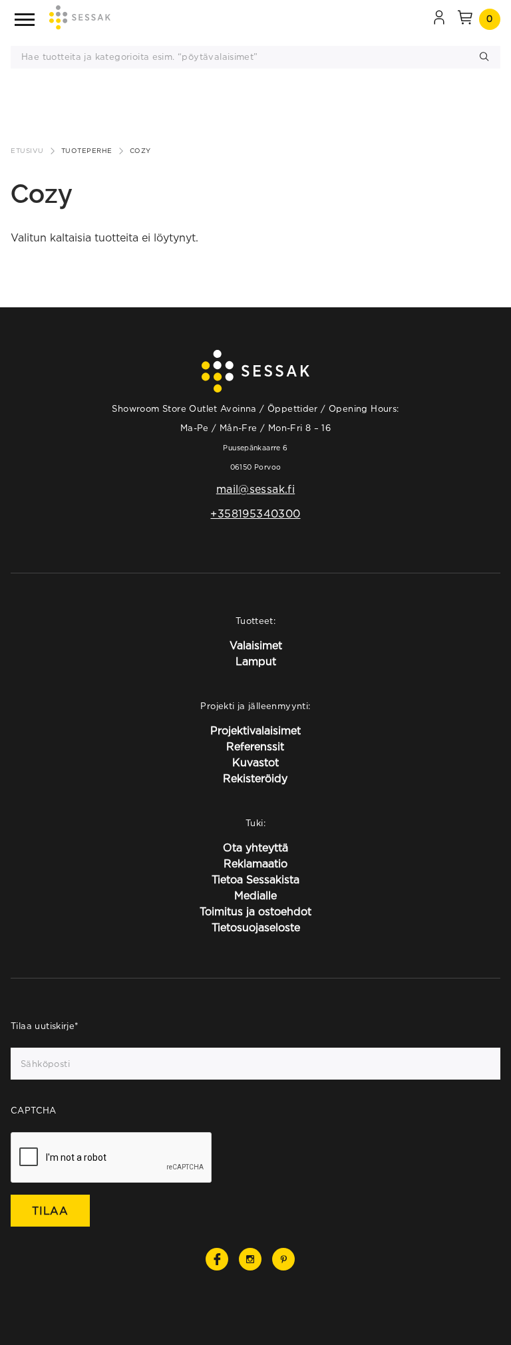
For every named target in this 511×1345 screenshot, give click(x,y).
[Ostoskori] (465, 19)
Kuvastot (255, 762)
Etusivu (27, 150)
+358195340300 (255, 514)
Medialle (255, 895)
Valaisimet (256, 645)
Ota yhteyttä (255, 847)
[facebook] (217, 1259)
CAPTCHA (34, 1110)
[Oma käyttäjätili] (439, 19)
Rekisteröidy (255, 778)
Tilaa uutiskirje (45, 1025)
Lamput (256, 661)
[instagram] (250, 1259)
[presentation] (112, 1158)
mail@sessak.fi (255, 489)
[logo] (79, 19)
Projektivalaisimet (255, 730)
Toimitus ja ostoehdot (255, 911)
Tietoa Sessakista (255, 879)
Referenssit (255, 746)
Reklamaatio (255, 863)
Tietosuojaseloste (256, 927)
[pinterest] (283, 1259)
